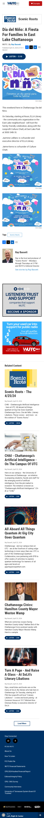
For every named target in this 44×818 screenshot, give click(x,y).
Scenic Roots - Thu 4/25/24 (18, 394)
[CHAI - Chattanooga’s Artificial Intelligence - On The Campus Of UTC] (21, 442)
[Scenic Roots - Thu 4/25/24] (21, 378)
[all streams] (41, 815)
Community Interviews (13, 787)
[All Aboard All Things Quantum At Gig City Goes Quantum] (21, 516)
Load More (22, 723)
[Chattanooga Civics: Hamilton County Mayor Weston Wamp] (21, 591)
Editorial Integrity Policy (13, 776)
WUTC (12, 746)
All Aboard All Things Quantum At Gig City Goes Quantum (20, 533)
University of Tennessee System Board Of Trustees (20, 792)
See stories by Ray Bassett (26, 269)
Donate (36, 3)
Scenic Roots (15, 235)
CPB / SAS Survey (11, 782)
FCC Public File (10, 761)
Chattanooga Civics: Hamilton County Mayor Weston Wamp (21, 609)
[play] (3, 815)
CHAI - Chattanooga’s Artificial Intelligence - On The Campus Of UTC (21, 460)
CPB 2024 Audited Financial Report (17, 771)
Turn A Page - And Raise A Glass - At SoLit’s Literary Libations (22, 674)
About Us (8, 751)
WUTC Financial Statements (15, 766)
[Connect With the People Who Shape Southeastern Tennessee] (22, 300)
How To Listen (10, 756)
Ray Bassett (16, 44)
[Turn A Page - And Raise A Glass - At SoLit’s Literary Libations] (21, 657)
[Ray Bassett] (7, 256)
